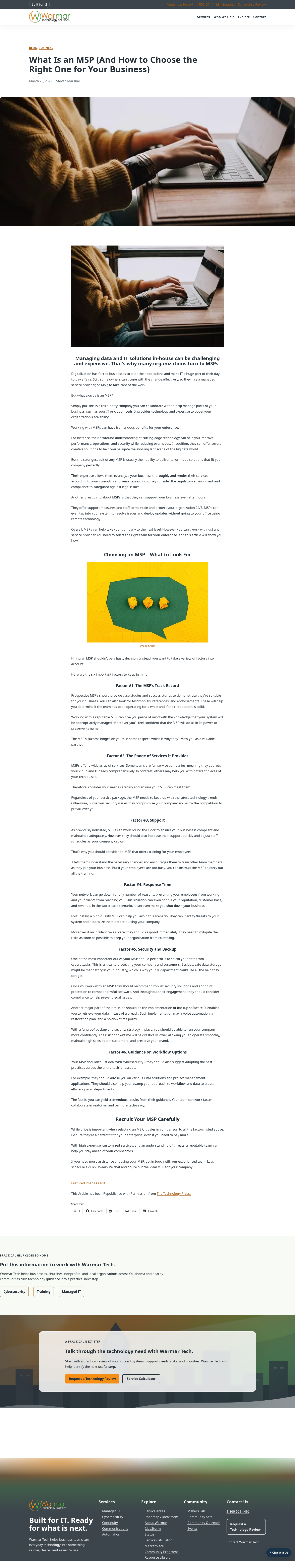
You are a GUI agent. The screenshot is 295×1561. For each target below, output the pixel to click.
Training (43, 1291)
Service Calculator (141, 1378)
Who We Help (224, 17)
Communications (115, 1528)
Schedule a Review (252, 4)
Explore (244, 17)
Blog (33, 48)
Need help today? (180, 4)
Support (228, 4)
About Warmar (156, 1522)
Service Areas (155, 1511)
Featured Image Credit (88, 1183)
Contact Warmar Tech (243, 1542)
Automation (111, 1534)
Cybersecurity (14, 1291)
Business (46, 48)
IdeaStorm (153, 1528)
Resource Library (157, 1557)
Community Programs (161, 1552)
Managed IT (71, 1291)
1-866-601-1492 (207, 4)
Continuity (110, 1522)
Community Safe (200, 1517)
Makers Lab (196, 1511)
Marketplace (154, 1546)
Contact (259, 17)
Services (203, 17)
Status (149, 1534)
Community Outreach (203, 1522)
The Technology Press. (174, 1193)
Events (192, 1528)
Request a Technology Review (92, 1378)
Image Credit (147, 646)
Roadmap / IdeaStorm (161, 1517)
